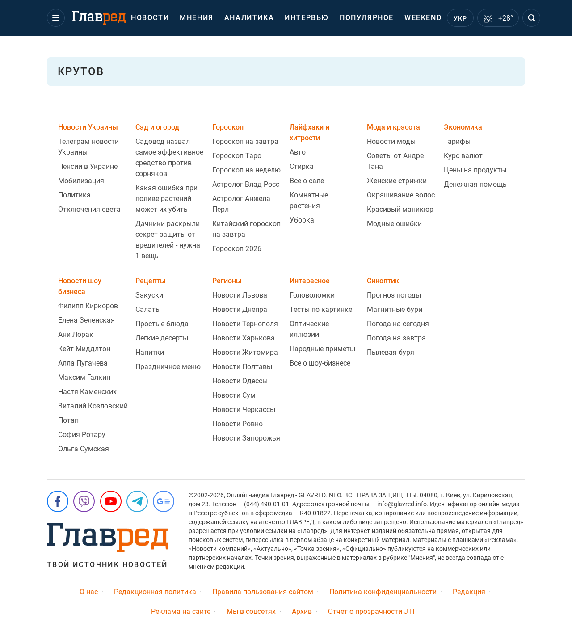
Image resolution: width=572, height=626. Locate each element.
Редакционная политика (155, 592)
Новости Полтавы (242, 366)
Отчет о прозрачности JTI (371, 611)
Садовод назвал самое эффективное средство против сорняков (169, 157)
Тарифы (457, 141)
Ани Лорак (75, 334)
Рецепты (150, 281)
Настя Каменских (87, 391)
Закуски (149, 295)
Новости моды (391, 141)
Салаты (148, 309)
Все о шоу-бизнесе (320, 363)
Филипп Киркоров (88, 306)
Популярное (367, 17)
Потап (68, 420)
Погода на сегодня (398, 323)
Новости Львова (239, 295)
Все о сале (307, 180)
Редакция (469, 592)
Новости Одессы (240, 381)
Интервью (307, 17)
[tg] (137, 501)
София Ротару (81, 434)
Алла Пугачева (83, 363)
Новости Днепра (239, 309)
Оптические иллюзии (309, 329)
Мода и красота (393, 127)
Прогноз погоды (394, 295)
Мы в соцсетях (251, 611)
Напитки (149, 352)
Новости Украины (88, 127)
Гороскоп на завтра (245, 141)
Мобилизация (81, 180)
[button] (56, 18)
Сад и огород (157, 127)
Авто (298, 152)
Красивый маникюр (400, 209)
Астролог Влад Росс (245, 184)
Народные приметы (322, 349)
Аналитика (249, 17)
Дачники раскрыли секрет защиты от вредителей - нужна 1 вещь (167, 239)
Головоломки (312, 295)
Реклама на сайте (180, 611)
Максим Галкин (84, 377)
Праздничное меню (168, 366)
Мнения (197, 17)
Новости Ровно (237, 424)
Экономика (463, 127)
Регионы (227, 281)
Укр (460, 18)
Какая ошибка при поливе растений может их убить (166, 199)
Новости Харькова (243, 338)
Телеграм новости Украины (88, 146)
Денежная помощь (475, 184)
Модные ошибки (394, 223)
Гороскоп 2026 (236, 248)
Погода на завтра (396, 338)
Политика (74, 195)
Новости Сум (234, 395)
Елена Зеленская (86, 320)
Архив (302, 611)
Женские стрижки (397, 180)
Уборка (302, 220)
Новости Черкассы (243, 409)
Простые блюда (162, 323)
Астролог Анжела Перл (241, 204)
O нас (89, 592)
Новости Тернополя (245, 323)
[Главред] (99, 18)
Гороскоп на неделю (246, 170)
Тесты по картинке (321, 309)
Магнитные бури (394, 309)
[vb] (84, 501)
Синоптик (383, 281)
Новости (150, 17)
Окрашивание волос (401, 195)
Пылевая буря (390, 352)
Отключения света (89, 209)
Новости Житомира (245, 352)
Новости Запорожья (246, 438)
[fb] (57, 501)
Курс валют (463, 155)
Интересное (310, 281)
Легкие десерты (161, 338)
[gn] (163, 501)
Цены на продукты (475, 170)
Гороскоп (228, 127)
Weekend (423, 17)
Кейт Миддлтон (84, 349)
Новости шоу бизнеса (79, 286)
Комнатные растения (309, 200)
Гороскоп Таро (236, 155)
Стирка (302, 166)
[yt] (111, 501)
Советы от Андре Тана (395, 161)
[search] (531, 18)
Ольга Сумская (83, 449)
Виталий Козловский (93, 406)
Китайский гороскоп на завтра (246, 229)
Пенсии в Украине (88, 166)
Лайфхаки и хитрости (309, 132)
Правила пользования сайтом (262, 592)
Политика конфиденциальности (383, 592)
